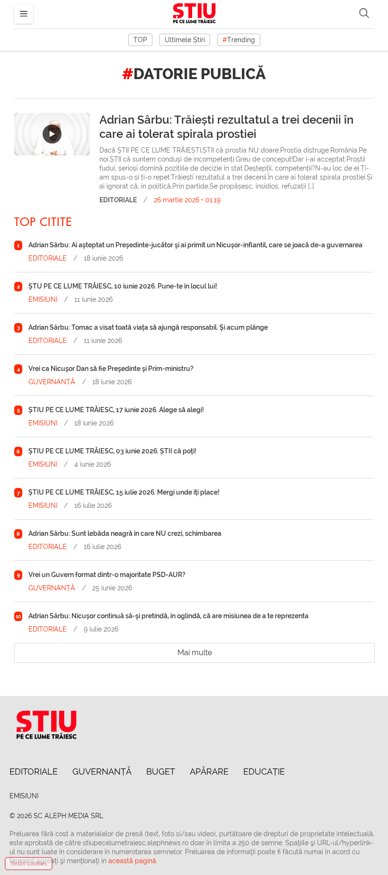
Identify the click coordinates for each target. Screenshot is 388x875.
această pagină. (133, 861)
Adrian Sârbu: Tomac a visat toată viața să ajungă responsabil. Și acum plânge (148, 327)
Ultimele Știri (185, 40)
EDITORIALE (118, 200)
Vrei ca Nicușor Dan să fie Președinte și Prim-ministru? (111, 368)
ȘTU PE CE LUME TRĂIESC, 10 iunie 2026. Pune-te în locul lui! (122, 286)
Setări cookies (28, 863)
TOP (140, 40)
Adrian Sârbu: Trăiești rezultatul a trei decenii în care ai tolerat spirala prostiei (226, 127)
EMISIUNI (42, 299)
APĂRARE (209, 771)
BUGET (160, 771)
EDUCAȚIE (264, 771)
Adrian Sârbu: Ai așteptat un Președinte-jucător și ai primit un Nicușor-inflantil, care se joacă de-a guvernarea (195, 245)
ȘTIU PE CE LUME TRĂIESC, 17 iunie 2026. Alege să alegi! (116, 410)
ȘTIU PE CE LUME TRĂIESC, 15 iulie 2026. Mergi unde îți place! (124, 492)
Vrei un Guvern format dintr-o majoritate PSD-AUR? (106, 574)
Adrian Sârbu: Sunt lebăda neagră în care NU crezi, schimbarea (124, 533)
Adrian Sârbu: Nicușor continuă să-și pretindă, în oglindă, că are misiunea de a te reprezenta (168, 616)
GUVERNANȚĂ (51, 382)
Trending (238, 40)
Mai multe (194, 652)
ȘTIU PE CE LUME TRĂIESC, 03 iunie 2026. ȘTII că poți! (112, 451)
